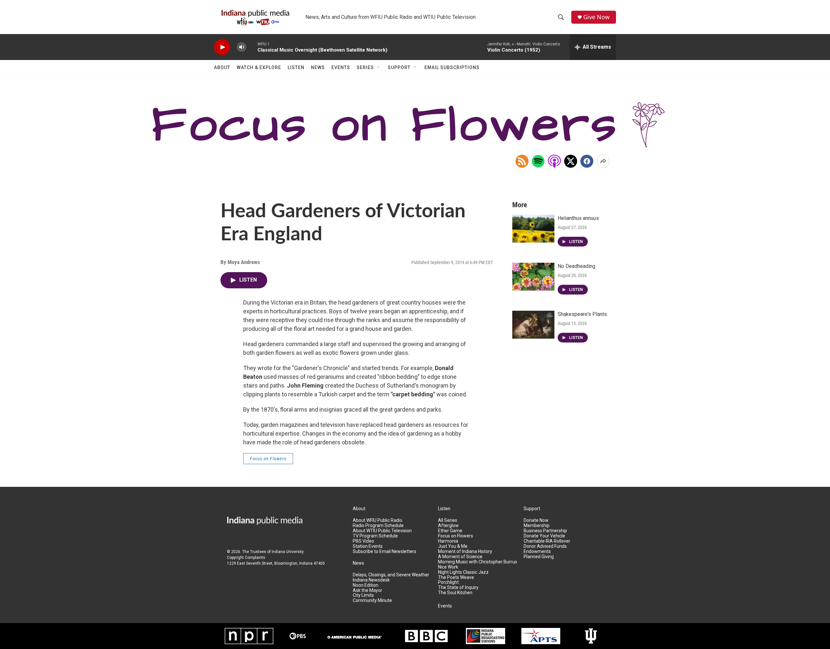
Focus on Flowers (268, 458)
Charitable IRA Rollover (547, 541)
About (222, 67)
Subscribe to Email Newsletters (384, 551)
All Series (447, 520)
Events (340, 67)
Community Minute (372, 600)
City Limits (363, 595)
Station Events (368, 546)
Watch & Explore (259, 67)
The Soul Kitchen (455, 592)
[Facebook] (586, 161)
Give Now (596, 17)
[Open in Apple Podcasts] (554, 161)
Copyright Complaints (246, 557)
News (318, 67)
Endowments (537, 551)
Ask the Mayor (367, 590)
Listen (296, 67)
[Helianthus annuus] (533, 229)
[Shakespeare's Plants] (533, 325)
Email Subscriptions (452, 67)
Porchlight (448, 582)
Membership (537, 525)
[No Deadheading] (533, 277)
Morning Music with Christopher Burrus (477, 561)
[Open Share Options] (603, 161)
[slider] (252, 46)
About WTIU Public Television (382, 530)
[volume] (241, 47)
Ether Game (450, 530)
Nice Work (448, 567)
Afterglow (448, 525)
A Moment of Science (460, 556)
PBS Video (363, 541)
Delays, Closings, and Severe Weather (391, 574)
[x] (570, 161)
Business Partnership (545, 530)
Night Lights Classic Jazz (463, 572)
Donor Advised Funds (545, 546)
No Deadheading (576, 266)
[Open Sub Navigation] (378, 67)
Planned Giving (539, 556)
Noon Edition (365, 585)
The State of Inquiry (458, 587)
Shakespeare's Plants (582, 314)
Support (399, 67)
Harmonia (448, 541)
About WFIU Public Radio (377, 520)
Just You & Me (453, 546)
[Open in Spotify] (538, 161)
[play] (222, 47)
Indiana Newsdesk (371, 580)
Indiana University (288, 551)
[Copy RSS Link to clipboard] (522, 161)
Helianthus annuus (578, 218)
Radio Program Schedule (378, 525)
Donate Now (536, 520)
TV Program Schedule (375, 536)
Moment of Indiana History (465, 551)
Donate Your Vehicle (544, 536)
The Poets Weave (456, 577)
